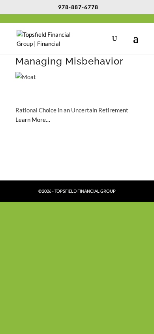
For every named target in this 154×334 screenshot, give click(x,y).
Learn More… (32, 119)
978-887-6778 (78, 7)
